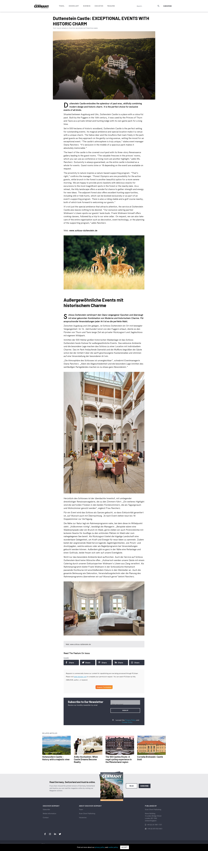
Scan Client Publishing (87, 814)
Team (81, 810)
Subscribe (167, 6)
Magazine (111, 6)
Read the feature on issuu (77, 653)
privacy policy (100, 847)
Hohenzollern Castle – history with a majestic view (56, 758)
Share (71, 662)
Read (131, 786)
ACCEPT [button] (124, 847)
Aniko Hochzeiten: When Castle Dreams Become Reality (86, 759)
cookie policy (113, 847)
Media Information (49, 814)
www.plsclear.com (80, 677)
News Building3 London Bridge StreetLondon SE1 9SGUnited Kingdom (153, 817)
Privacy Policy (130, 720)
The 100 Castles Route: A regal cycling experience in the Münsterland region (119, 759)
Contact (46, 818)
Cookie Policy (127, 722)
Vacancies (83, 818)
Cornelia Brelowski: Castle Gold (150, 758)
